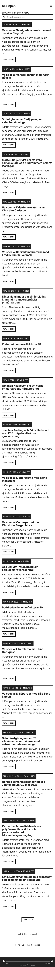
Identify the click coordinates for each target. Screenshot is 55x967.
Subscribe (35, 945)
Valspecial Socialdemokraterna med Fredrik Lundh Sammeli (25, 253)
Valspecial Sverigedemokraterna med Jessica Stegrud (26, 32)
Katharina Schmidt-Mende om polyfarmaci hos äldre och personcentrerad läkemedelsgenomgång (21, 831)
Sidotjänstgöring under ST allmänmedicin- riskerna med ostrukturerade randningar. (21, 741)
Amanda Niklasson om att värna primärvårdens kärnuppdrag (23, 387)
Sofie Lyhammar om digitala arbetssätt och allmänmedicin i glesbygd (27, 878)
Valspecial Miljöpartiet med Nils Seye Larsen (26, 695)
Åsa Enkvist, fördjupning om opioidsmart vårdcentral (20, 568)
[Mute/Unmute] (52, 961)
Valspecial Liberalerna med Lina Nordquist (22, 650)
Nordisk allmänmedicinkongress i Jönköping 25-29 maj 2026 (23, 783)
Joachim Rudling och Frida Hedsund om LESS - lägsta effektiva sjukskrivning (25, 433)
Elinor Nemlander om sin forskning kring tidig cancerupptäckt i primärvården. (24, 299)
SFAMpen (9, 6)
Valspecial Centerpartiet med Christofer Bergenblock (21, 524)
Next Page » (28, 920)
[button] (28, 961)
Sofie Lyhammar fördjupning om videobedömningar (22, 121)
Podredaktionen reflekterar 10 (21, 344)
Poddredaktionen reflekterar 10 (22, 607)
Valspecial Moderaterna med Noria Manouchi (24, 479)
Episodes (26, 945)
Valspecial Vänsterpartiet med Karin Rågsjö (25, 76)
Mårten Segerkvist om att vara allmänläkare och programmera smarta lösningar (27, 163)
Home (17, 945)
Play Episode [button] (9, 60)
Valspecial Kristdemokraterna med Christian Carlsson (24, 209)
